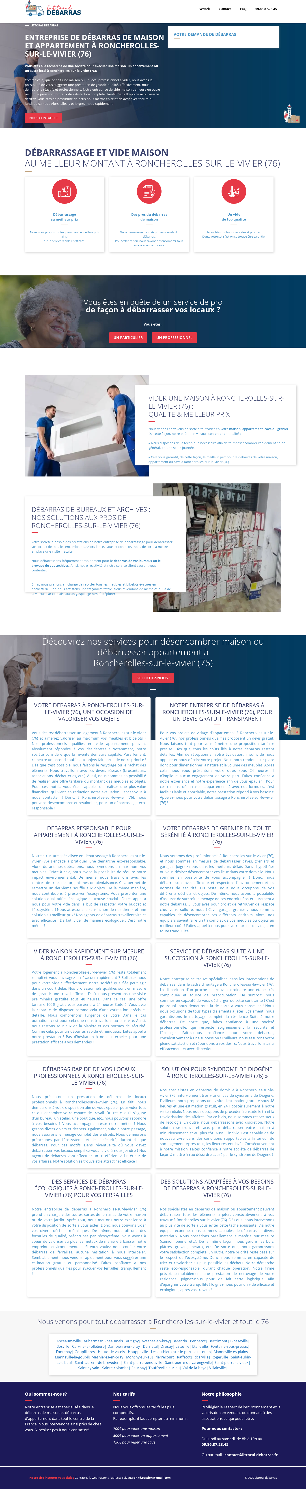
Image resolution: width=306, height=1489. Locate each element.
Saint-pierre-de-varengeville (188, 1362)
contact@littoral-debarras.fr (251, 1454)
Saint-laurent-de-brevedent (98, 1362)
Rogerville (219, 1357)
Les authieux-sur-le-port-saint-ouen (181, 1351)
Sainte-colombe (115, 1367)
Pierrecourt (164, 1357)
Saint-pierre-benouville (143, 1362)
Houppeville (138, 1351)
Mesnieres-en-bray (107, 1357)
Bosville (62, 1346)
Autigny (132, 1341)
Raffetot (184, 1357)
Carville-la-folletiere (88, 1346)
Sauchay (138, 1367)
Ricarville (201, 1357)
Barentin (179, 1341)
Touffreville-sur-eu (164, 1367)
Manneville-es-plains (231, 1351)
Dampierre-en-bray (124, 1346)
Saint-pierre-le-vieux (231, 1362)
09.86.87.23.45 (215, 1444)
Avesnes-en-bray (156, 1341)
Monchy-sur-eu (139, 1357)
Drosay (167, 1346)
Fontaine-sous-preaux (229, 1346)
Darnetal (150, 1346)
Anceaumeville (68, 1341)
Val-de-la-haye (194, 1367)
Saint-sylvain (88, 1367)
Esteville (182, 1346)
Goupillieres (85, 1351)
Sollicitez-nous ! (153, 678)
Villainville (217, 1367)
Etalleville (200, 1346)
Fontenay (64, 1351)
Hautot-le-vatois (111, 1351)
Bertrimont (218, 1341)
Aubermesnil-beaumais (103, 1341)
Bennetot (198, 1341)
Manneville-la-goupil (72, 1357)
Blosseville (239, 1341)
